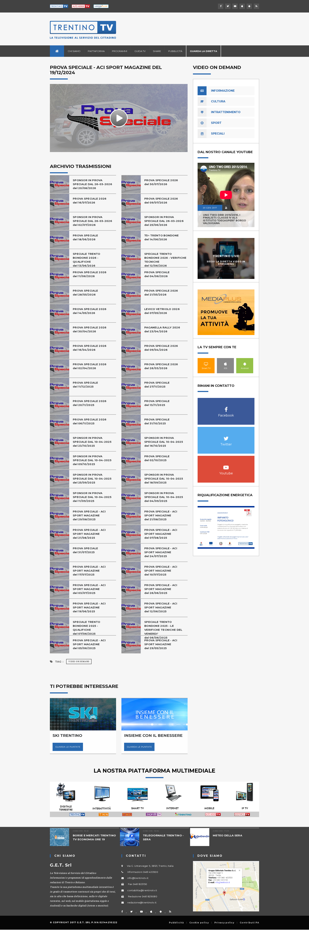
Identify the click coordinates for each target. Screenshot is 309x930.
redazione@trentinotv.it (141, 902)
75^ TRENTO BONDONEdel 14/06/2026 (161, 237)
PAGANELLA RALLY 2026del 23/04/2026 (162, 329)
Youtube (226, 465)
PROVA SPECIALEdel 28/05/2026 (85, 292)
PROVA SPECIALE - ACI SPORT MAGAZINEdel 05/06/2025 (89, 644)
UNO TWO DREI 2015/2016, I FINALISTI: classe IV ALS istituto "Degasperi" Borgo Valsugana (224, 219)
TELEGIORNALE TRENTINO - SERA (163, 837)
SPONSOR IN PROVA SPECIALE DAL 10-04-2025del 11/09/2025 (92, 497)
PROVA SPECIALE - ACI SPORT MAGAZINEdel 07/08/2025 (160, 533)
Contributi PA (249, 923)
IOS (225, 363)
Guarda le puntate (67, 746)
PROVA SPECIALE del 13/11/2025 (157, 403)
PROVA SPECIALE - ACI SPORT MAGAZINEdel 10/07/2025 (160, 570)
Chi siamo (74, 51)
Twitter (226, 436)
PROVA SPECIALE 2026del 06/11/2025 (90, 421)
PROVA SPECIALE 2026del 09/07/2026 (161, 200)
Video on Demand (78, 661)
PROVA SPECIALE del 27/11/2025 (157, 384)
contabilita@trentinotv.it (142, 890)
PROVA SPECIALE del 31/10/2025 (157, 421)
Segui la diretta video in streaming (226, 262)
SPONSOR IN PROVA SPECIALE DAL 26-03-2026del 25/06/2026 (164, 221)
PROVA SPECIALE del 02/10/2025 (157, 458)
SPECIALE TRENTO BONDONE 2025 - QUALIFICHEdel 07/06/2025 (86, 627)
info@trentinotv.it (137, 878)
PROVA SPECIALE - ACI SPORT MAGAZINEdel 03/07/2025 (89, 589)
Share (157, 51)
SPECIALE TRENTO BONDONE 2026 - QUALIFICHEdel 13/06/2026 (86, 259)
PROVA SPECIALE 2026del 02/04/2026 (90, 366)
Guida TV (140, 51)
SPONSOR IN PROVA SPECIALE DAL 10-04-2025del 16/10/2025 (163, 441)
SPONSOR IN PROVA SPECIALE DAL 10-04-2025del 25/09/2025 (92, 478)
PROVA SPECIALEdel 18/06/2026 (85, 237)
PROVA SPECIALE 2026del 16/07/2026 (90, 200)
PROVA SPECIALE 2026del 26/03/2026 (161, 366)
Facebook (226, 407)
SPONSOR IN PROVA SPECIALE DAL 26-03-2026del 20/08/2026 (92, 184)
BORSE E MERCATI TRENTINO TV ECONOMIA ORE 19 (94, 837)
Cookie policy (199, 923)
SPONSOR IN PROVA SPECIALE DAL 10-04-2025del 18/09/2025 (163, 478)
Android (245, 363)
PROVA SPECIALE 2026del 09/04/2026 (161, 347)
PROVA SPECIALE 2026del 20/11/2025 (90, 403)
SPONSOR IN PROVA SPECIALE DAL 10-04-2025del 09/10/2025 (92, 460)
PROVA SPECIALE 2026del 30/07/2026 (161, 182)
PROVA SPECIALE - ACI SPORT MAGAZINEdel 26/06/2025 (160, 589)
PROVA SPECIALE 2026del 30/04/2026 (90, 329)
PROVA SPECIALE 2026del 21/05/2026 (161, 292)
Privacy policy (224, 923)
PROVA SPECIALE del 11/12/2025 (85, 384)
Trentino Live (226, 256)
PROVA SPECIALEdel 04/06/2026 (157, 274)
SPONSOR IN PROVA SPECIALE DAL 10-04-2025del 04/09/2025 (163, 497)
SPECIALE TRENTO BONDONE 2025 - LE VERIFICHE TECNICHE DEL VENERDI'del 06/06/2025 (163, 629)
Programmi (119, 51)
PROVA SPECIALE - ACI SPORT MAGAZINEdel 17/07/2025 (89, 570)
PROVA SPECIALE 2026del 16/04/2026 (90, 347)
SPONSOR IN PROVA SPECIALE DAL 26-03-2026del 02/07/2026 (92, 221)
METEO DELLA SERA (227, 835)
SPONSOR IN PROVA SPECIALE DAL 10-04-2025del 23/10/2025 (92, 441)
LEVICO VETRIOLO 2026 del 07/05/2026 (162, 311)
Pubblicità (175, 51)
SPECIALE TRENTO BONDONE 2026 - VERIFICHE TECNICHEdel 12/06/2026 (165, 259)
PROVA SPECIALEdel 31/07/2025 (85, 550)
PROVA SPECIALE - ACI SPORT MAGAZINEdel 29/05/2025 (160, 644)
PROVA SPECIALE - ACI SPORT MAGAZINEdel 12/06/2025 (160, 607)
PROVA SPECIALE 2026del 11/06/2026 (90, 274)
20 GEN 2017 (210, 208)
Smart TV (206, 363)
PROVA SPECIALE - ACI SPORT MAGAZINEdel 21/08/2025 (160, 515)
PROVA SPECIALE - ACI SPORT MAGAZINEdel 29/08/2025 (89, 515)
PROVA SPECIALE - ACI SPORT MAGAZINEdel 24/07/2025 (160, 552)
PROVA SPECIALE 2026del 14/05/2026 (90, 311)
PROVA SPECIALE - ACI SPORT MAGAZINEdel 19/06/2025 (89, 607)
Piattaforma (96, 51)
